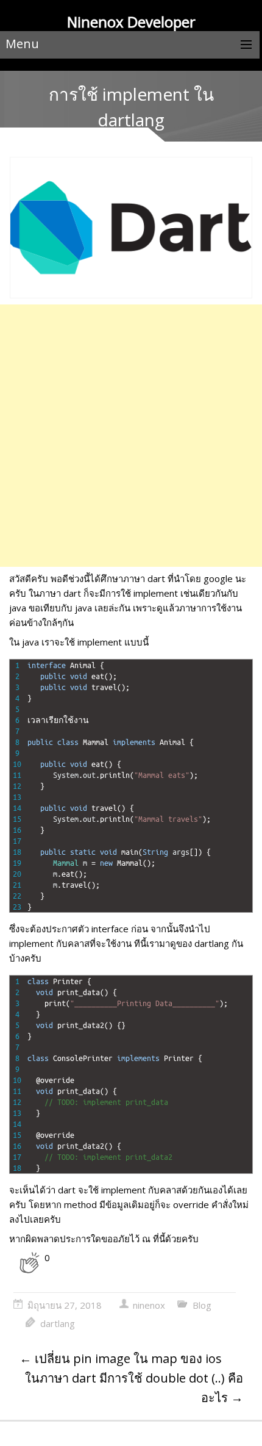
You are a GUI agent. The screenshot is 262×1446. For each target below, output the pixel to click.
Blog (202, 1305)
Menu (22, 43)
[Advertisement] (131, 435)
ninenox (149, 1305)
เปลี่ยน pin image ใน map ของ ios (120, 1358)
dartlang (57, 1323)
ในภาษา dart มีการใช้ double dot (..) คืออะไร (134, 1388)
